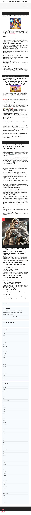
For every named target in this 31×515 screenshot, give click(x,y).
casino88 (4, 394)
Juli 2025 (4, 355)
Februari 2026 (4, 342)
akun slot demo (5, 387)
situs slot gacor (5, 458)
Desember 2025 (5, 346)
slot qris (4, 484)
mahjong (4, 420)
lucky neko (4, 418)
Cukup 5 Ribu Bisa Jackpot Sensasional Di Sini (8, 314)
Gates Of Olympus (12, 33)
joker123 (4, 411)
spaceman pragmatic (5, 493)
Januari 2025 (4, 366)
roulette (4, 442)
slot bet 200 (4, 464)
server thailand (5, 449)
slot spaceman (5, 486)
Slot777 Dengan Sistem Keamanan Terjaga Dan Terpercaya (11, 316)
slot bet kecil (4, 466)
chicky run (4, 396)
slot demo (4, 469)
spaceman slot (5, 495)
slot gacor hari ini (5, 480)
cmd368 (4, 398)
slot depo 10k (4, 471)
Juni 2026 (4, 335)
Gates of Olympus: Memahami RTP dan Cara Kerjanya (14, 144)
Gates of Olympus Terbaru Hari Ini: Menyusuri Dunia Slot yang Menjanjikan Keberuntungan (14, 79)
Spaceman (4, 491)
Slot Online (4, 482)
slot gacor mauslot (5, 303)
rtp (3, 444)
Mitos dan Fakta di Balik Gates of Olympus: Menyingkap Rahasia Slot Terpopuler (14, 249)
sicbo (3, 451)
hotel (3, 405)
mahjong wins (4, 427)
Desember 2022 (5, 379)
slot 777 (4, 460)
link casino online (5, 416)
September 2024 (5, 373)
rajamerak (4, 440)
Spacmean (4, 497)
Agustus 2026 (4, 331)
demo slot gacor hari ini (6, 400)
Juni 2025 (4, 357)
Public (3, 438)
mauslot (4, 429)
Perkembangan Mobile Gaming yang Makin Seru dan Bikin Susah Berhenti (12, 312)
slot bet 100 (4, 462)
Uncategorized (7, 76)
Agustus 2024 (4, 375)
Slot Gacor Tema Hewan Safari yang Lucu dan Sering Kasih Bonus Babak (12, 310)
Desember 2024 (5, 368)
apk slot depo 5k (3, 512)
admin (4, 76)
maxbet (4, 431)
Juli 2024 (4, 377)
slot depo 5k (4, 473)
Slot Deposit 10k (5, 475)
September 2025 (5, 351)
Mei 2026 (4, 337)
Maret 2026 (4, 340)
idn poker (4, 409)
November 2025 (5, 348)
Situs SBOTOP (5, 455)
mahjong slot (4, 422)
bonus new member (5, 391)
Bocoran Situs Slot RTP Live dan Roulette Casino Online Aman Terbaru (15, 16)
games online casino (5, 402)
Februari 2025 (4, 364)
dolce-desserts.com (13, 92)
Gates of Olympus (5, 99)
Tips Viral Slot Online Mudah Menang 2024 (15, 1)
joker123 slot (4, 413)
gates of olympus (17, 76)
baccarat (4, 389)
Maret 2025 (4, 362)
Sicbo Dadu (4, 453)
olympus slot (4, 13)
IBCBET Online (5, 407)
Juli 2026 (4, 333)
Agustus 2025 (4, 353)
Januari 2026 (4, 344)
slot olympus (7, 13)
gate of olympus (12, 76)
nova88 (4, 433)
